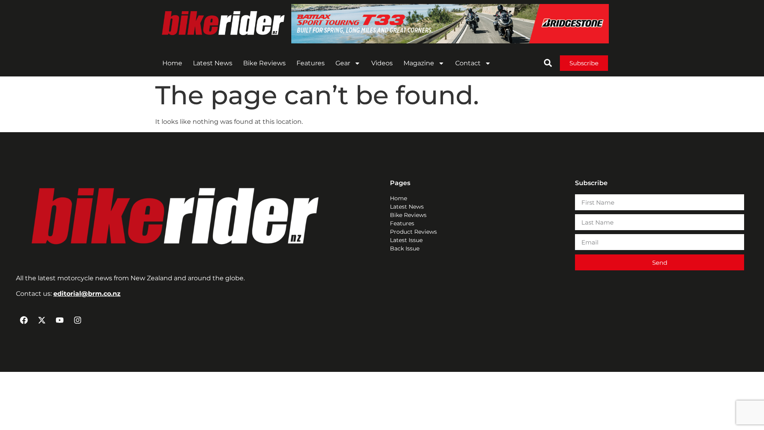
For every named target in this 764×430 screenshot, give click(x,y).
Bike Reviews (264, 63)
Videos (382, 63)
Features (310, 63)
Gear (342, 63)
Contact (468, 63)
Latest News (212, 63)
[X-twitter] (42, 320)
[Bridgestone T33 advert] (450, 41)
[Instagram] (78, 320)
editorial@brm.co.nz (87, 293)
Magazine (418, 63)
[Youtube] (60, 320)
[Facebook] (24, 320)
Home (172, 63)
